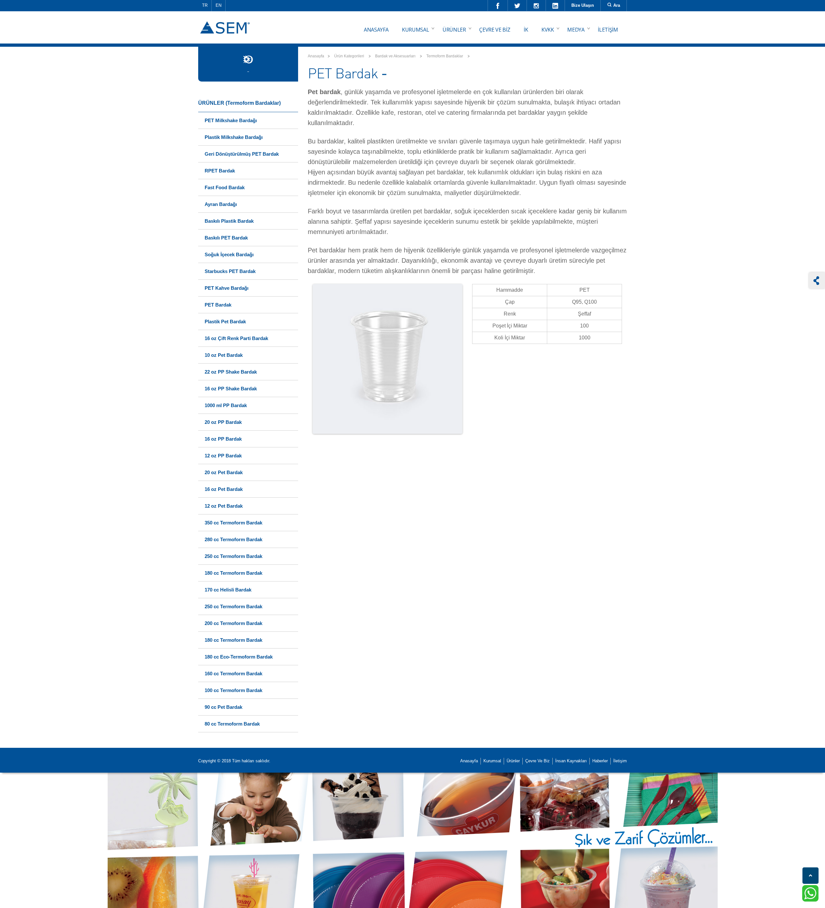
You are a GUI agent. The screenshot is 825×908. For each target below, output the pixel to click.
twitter (517, 5)
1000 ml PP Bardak (226, 405)
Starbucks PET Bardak (230, 271)
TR (205, 5)
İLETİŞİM (608, 29)
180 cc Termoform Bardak (233, 573)
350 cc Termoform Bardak (233, 522)
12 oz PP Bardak (223, 455)
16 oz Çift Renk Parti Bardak (236, 338)
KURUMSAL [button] (415, 29)
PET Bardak (218, 305)
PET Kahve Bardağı (226, 288)
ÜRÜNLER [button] (454, 29)
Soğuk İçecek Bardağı (229, 254)
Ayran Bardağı (221, 204)
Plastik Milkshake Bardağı (234, 137)
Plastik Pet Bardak (225, 321)
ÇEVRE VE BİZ (494, 29)
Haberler (600, 760)
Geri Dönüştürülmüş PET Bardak (242, 154)
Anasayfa (316, 56)
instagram (536, 5)
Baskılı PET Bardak (226, 237)
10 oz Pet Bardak (224, 355)
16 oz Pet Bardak (224, 489)
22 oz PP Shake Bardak (231, 372)
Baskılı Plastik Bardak (229, 221)
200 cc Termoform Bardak (233, 623)
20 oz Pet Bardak (224, 472)
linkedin (555, 5)
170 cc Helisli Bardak (228, 589)
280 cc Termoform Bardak (233, 539)
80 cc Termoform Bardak (232, 724)
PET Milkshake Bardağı (231, 120)
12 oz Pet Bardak (224, 506)
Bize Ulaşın (582, 5)
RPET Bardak (220, 170)
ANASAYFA (376, 29)
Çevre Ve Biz (537, 760)
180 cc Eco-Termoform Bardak (239, 656)
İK (526, 29)
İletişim (620, 760)
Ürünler (513, 760)
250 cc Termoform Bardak (233, 556)
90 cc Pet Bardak (223, 707)
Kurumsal (492, 760)
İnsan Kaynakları (571, 760)
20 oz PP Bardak (223, 422)
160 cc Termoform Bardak (233, 673)
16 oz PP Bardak (223, 439)
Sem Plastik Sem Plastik (226, 22)
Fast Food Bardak (225, 187)
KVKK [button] (547, 29)
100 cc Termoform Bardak (233, 690)
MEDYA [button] (575, 29)
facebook (498, 5)
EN (218, 5)
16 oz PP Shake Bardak (231, 388)
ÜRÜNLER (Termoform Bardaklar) (239, 103)
